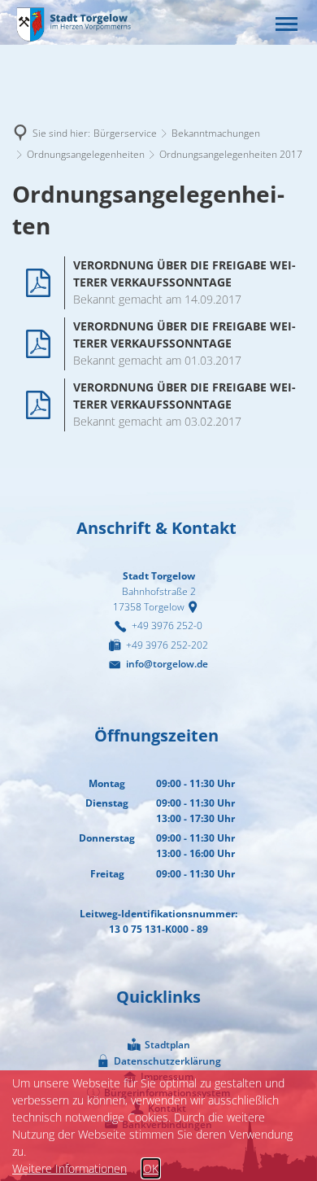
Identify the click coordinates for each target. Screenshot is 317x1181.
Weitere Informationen (69, 1168)
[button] (286, 24)
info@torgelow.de (167, 664)
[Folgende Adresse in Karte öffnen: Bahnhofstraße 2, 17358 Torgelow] (195, 607)
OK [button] (150, 1168)
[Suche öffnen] (252, 24)
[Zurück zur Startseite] (73, 24)
